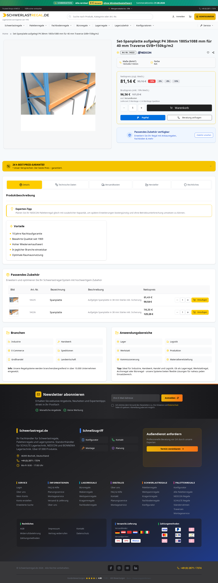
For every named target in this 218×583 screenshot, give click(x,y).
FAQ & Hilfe (53, 487)
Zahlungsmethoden (30, 538)
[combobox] (110, 16)
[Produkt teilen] (213, 52)
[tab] (109, 166)
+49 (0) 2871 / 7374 (209, 8)
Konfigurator (148, 504)
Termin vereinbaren (170, 448)
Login (19, 487)
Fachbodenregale (88, 504)
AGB (22, 528)
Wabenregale (86, 491)
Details (26, 184)
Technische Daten (67, 184)
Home (5, 33)
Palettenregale (149, 487)
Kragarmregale (86, 500)
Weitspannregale (87, 496)
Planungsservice (56, 491)
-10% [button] (152, 81)
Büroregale (84, 487)
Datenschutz (173, 405)
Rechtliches (193, 184)
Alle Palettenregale (183, 491)
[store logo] (25, 15)
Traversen (178, 509)
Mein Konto (22, 496)
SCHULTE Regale (182, 500)
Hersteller (154, 184)
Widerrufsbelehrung (30, 533)
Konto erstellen (24, 500)
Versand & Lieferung (58, 500)
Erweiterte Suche (24, 504)
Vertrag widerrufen (57, 533)
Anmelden (170, 397)
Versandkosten (112, 184)
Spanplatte (56, 300)
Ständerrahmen (181, 504)
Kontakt (114, 496)
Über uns (21, 491)
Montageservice (56, 496)
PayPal (145, 117)
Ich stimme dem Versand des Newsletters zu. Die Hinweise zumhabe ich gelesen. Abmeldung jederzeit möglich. (147, 406)
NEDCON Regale (182, 496)
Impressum (54, 528)
